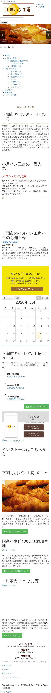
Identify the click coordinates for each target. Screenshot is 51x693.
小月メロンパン (16, 74)
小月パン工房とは (12, 58)
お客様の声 (6, 665)
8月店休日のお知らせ (10, 242)
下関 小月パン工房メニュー (15, 531)
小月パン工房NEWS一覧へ (36, 406)
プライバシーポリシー (11, 677)
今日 (17, 298)
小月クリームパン (17, 76)
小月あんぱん (15, 71)
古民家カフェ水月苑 (12, 635)
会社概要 (9, 92)
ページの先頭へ (6, 691)
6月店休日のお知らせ (16, 399)
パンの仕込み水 (16, 63)
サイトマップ (7, 673)
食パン (13, 79)
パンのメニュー (11, 68)
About (40, 4)
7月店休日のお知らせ (16, 387)
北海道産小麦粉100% (19, 60)
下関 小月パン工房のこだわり (16, 571)
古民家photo (15, 66)
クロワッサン (15, 81)
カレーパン (15, 84)
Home (7, 55)
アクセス (42, 6)
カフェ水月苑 (10, 95)
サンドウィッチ (16, 87)
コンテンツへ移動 (7, 1)
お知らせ (5, 669)
